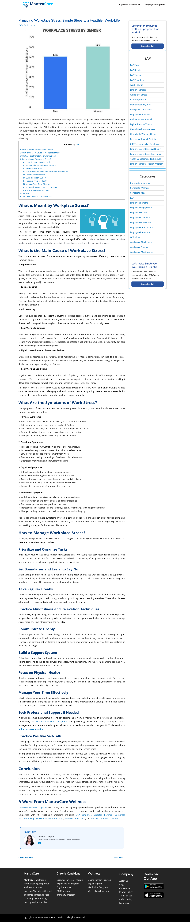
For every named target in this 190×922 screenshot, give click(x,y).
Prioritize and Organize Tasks (37, 162)
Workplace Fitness (139, 247)
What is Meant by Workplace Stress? (36, 149)
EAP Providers (137, 80)
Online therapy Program (100, 880)
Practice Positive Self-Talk (36, 190)
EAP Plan (134, 65)
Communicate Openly (34, 174)
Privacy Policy (125, 892)
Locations (124, 903)
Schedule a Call (147, 46)
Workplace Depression (141, 109)
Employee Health (138, 212)
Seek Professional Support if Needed (40, 187)
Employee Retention (140, 232)
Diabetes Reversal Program (70, 880)
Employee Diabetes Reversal (97, 814)
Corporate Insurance (140, 183)
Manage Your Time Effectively (37, 184)
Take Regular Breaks (33, 168)
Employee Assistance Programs (145, 154)
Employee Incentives (140, 217)
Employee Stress (138, 89)
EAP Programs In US (140, 99)
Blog (121, 884)
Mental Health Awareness (142, 129)
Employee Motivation (140, 222)
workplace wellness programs (51, 721)
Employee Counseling (140, 114)
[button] (71, 452)
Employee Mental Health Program (146, 163)
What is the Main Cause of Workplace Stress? (40, 153)
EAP (20, 25)
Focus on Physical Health (35, 181)
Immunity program (66, 894)
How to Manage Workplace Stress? (35, 159)
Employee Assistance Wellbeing (145, 149)
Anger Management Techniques (145, 158)
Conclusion (25, 193)
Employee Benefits (139, 202)
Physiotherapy (64, 887)
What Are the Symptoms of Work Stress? (38, 156)
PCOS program (64, 891)
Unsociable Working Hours (143, 134)
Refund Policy (125, 899)
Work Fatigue (136, 85)
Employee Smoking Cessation (105, 818)
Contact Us (124, 888)
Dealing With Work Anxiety (143, 139)
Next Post (120, 857)
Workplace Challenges (141, 242)
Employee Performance (141, 227)
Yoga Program (95, 883)
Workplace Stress (138, 94)
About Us (123, 880)
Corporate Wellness (127, 4)
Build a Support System (34, 178)
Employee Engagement (141, 207)
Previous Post (25, 857)
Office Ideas (136, 237)
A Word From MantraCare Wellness (36, 196)
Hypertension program (68, 883)
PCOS (26, 818)
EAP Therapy (136, 75)
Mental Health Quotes (140, 104)
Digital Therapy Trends (141, 124)
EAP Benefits (136, 70)
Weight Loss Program (98, 891)
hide (77, 144)
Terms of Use (125, 895)
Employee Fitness (38, 818)
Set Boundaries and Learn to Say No (40, 165)
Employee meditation (74, 818)
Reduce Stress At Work (141, 119)
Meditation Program (98, 887)
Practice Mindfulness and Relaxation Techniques (45, 171)
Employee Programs (155, 4)
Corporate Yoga (55, 818)
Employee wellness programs (32, 807)
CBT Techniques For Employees (145, 144)
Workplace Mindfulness (141, 252)
